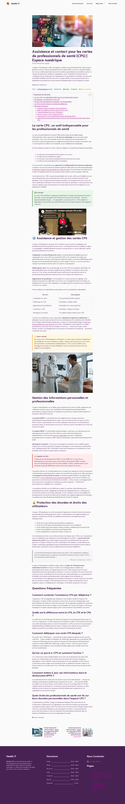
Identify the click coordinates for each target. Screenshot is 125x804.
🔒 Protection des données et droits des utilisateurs (51, 104)
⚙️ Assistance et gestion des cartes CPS (47, 99)
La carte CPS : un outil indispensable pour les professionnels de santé (56, 97)
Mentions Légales (99, 784)
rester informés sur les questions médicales (56, 478)
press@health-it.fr (95, 761)
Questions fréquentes (41, 106)
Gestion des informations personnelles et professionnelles (53, 101)
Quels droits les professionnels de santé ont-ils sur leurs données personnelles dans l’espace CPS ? (63, 119)
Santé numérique (39, 717)
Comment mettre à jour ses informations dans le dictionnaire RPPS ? (56, 116)
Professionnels (43, 89)
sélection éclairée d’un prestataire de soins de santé (52, 170)
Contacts (95, 779)
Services (89, 3)
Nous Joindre (113, 3)
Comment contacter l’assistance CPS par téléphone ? (52, 108)
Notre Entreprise (77, 3)
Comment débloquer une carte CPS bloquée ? (50, 112)
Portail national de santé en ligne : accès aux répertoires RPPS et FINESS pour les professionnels (51, 731)
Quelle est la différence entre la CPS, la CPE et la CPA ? (52, 110)
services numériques (60, 435)
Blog (93, 771)
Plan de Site (96, 789)
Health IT (15, 3)
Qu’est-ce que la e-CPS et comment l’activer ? (50, 114)
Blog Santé (99, 3)
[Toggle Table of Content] (89, 94)
